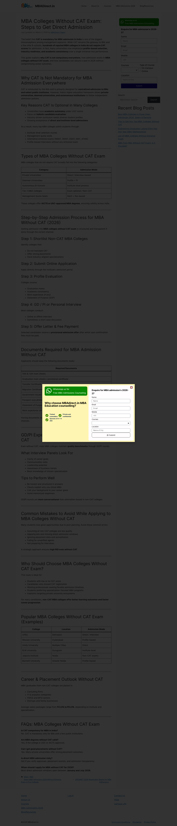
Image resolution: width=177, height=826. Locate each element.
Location (95, 427)
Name (94, 397)
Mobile (94, 412)
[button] (131, 387)
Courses (95, 419)
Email (94, 404)
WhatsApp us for (61, 389)
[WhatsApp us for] (49, 391)
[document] (88, 413)
